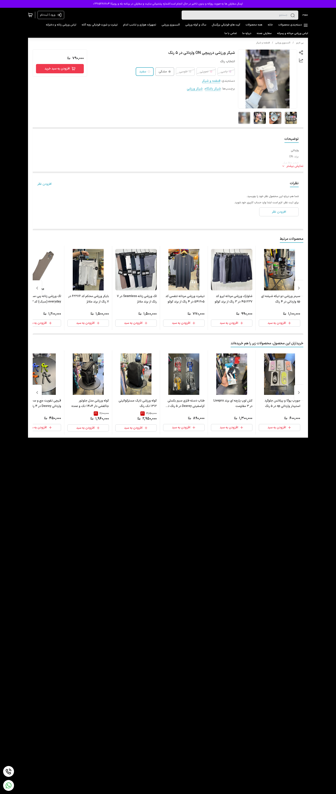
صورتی (204, 71)
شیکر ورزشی (195, 88)
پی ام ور (299, 43)
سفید (142, 71)
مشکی (163, 71)
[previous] (299, 288)
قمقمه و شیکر (263, 43)
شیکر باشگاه (213, 88)
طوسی (183, 71)
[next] (37, 288)
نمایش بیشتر (294, 166)
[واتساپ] (8, 785)
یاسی (224, 71)
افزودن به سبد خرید (57, 68)
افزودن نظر (44, 184)
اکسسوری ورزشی (282, 43)
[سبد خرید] (30, 15)
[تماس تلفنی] (8, 771)
